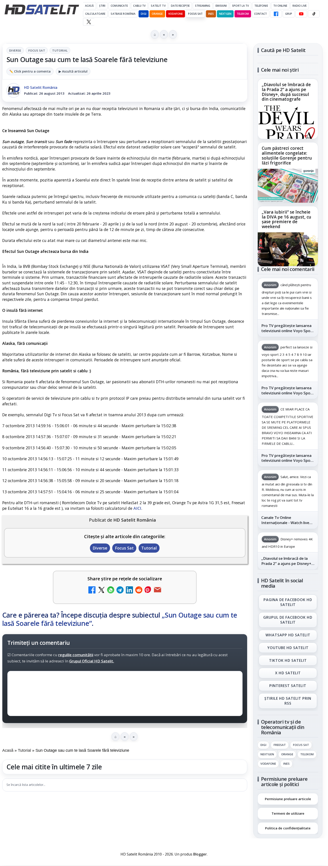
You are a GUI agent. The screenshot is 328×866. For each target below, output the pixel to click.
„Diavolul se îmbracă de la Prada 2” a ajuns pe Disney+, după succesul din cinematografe (286, 92)
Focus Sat (195, 14)
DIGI (143, 14)
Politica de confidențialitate (288, 828)
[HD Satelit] (41, 9)
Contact (260, 14)
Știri (102, 6)
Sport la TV (240, 6)
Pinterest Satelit (287, 685)
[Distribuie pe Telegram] (120, 590)
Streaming (202, 6)
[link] (287, 109)
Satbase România (123, 14)
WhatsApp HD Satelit (288, 635)
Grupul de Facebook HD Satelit (287, 620)
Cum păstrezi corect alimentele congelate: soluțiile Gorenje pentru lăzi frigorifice (287, 156)
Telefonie (261, 6)
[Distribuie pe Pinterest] (148, 590)
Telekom (243, 14)
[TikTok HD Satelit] (314, 13)
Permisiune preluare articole (288, 798)
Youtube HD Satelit (288, 647)
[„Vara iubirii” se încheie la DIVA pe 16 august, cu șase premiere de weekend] (288, 249)
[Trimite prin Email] (157, 590)
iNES (211, 14)
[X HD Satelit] (88, 21)
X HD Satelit (288, 673)
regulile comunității (75, 655)
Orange (157, 14)
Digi (263, 745)
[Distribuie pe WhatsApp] (110, 590)
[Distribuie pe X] (101, 590)
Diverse (15, 50)
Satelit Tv (158, 6)
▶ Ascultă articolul (73, 71)
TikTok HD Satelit (288, 660)
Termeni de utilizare (288, 813)
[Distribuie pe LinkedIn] (129, 590)
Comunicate (119, 6)
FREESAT (280, 745)
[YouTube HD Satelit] (301, 13)
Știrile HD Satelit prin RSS (287, 701)
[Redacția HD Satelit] (13, 90)
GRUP (288, 14)
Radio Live (300, 6)
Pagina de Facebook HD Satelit (288, 602)
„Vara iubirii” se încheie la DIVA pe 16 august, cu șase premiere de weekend (286, 219)
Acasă (89, 6)
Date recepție (180, 6)
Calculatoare (95, 14)
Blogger (200, 854)
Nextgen (225, 14)
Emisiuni (221, 6)
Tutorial (60, 50)
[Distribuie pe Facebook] (91, 590)
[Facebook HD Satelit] (276, 13)
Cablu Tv (139, 6)
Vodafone (175, 14)
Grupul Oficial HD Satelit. (91, 661)
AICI (137, 508)
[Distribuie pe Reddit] (138, 590)
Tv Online (280, 6)
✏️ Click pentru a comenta (30, 71)
